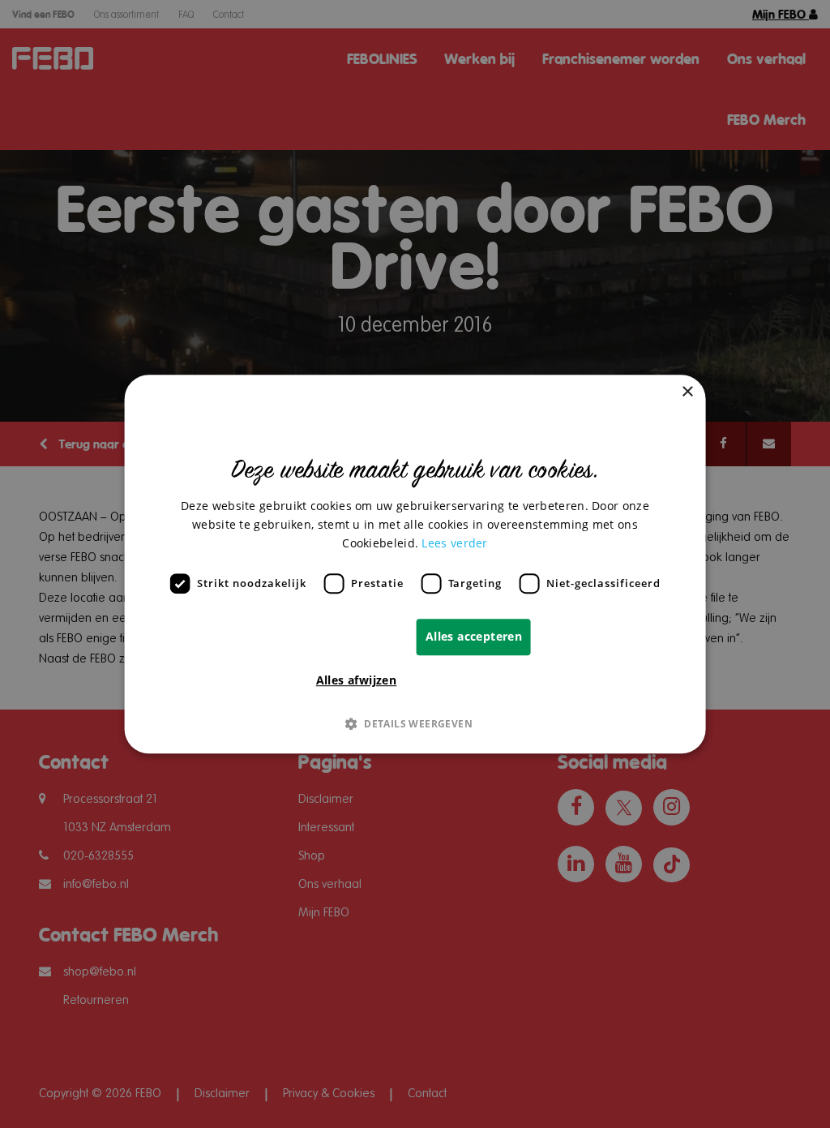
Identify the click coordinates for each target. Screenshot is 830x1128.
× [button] (687, 392)
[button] (415, 723)
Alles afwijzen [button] (356, 680)
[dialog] (415, 564)
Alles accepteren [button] (474, 636)
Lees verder (454, 543)
